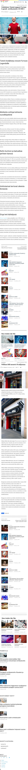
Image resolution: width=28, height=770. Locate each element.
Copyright (3, 763)
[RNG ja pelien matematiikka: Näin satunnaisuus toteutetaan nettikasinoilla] (7, 339)
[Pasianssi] (4, 289)
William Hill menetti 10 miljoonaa (6, 247)
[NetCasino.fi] (2, 11)
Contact (3, 765)
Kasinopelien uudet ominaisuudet (10, 717)
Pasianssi (11, 288)
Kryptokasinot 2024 (13, 323)
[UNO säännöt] (4, 281)
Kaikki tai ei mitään (13, 296)
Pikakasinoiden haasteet (14, 316)
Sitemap (3, 766)
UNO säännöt (12, 279)
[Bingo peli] (4, 272)
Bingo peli (11, 270)
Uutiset (2, 5)
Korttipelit (11, 309)
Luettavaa (10, 286)
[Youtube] (9, 757)
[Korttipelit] (4, 311)
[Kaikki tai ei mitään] (4, 298)
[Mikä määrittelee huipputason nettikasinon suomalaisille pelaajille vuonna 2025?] (4, 263)
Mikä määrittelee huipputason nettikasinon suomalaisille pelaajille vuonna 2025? (16, 263)
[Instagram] (4, 757)
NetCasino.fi (6, 11)
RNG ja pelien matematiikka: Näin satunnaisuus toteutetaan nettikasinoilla (7, 346)
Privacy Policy (4, 761)
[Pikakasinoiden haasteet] (4, 318)
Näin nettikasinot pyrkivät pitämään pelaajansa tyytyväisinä (11, 705)
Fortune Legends (3, 218)
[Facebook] (1, 757)
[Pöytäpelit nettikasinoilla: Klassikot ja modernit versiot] (4, 255)
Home (2, 760)
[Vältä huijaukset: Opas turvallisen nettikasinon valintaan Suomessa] (4, 304)
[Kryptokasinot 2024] (4, 324)
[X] (7, 757)
